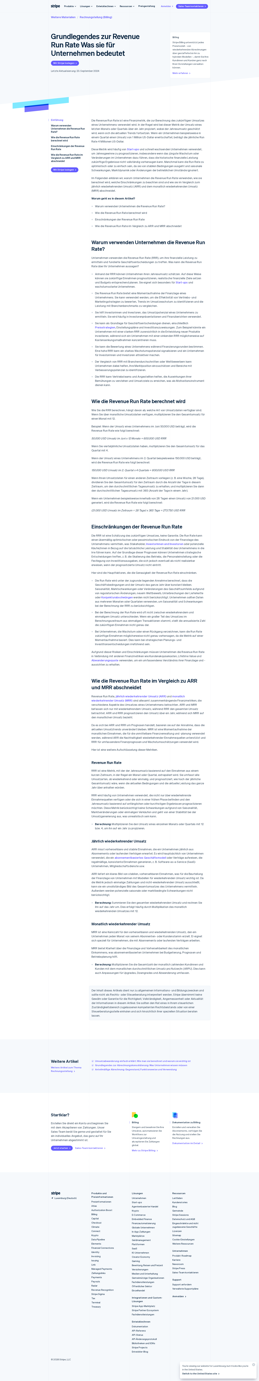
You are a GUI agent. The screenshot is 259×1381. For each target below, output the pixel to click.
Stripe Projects (139, 1347)
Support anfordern (182, 1284)
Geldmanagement (141, 1240)
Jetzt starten (60, 1147)
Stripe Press (178, 1268)
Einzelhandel (138, 1290)
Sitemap (176, 1235)
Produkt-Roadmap (182, 1255)
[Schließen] (253, 1365)
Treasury (96, 1306)
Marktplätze (138, 1235)
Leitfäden (177, 1198)
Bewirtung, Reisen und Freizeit (147, 1265)
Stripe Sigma (98, 1294)
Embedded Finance (142, 1219)
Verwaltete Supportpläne (185, 1288)
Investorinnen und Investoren (164, 544)
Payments (96, 1277)
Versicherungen (140, 1269)
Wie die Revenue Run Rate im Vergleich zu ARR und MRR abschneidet (67, 158)
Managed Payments (101, 1268)
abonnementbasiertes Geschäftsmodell (140, 857)
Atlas (94, 1205)
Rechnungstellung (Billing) (96, 17)
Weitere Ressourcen (183, 1243)
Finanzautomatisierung (144, 1223)
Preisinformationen (101, 1201)
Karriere (176, 1259)
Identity (95, 1252)
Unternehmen (139, 1198)
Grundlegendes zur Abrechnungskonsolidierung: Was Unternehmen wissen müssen (141, 1065)
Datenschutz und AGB (183, 1219)
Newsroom (178, 1264)
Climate (95, 1226)
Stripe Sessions (180, 1214)
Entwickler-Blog (140, 1351)
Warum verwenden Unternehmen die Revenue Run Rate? (68, 128)
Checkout (96, 1222)
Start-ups (133, 149)
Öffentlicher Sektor (142, 1286)
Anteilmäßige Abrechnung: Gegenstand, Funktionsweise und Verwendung (136, 1069)
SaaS (134, 1248)
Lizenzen (177, 1231)
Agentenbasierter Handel (145, 1206)
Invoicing (96, 1256)
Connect (95, 1231)
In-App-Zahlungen (141, 1231)
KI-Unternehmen (140, 1252)
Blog (174, 1206)
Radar (94, 1285)
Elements (96, 1243)
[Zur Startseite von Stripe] (54, 1193)
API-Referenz (139, 1330)
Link (93, 1264)
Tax (93, 1298)
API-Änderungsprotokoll (144, 1339)
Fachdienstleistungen (143, 1282)
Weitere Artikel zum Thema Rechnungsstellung (66, 1069)
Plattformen (138, 1244)
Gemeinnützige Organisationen (148, 1277)
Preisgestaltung (146, 6)
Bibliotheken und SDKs (143, 1343)
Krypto (94, 1235)
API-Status (137, 1334)
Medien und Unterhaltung (145, 1273)
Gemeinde (177, 1210)
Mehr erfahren (180, 73)
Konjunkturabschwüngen (117, 597)
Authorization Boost (101, 1210)
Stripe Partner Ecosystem (145, 1310)
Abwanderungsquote (104, 660)
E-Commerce (139, 1214)
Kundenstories (180, 1202)
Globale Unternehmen (143, 1227)
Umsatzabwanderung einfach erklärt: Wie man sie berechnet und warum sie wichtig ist (143, 1060)
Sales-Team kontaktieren (191, 6)
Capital (95, 1218)
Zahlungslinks (98, 1273)
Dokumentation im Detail (186, 1143)
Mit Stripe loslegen (63, 62)
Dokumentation (140, 1326)
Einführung (57, 119)
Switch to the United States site (199, 1373)
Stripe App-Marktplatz (143, 1306)
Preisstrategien (105, 327)
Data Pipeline (98, 1239)
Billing (94, 1214)
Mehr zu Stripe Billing (143, 1150)
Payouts (95, 1281)
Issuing (95, 1260)
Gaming (136, 1261)
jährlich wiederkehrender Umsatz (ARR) (141, 696)
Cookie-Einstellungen (183, 1239)
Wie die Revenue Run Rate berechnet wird (65, 139)
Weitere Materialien (63, 17)
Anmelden (166, 6)
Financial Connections (102, 1247)
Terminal (95, 1302)
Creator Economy (141, 1256)
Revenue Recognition (102, 1289)
